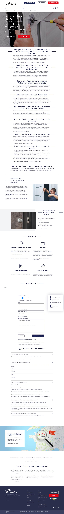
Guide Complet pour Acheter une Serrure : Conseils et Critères (17, 471)
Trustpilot (5, 287)
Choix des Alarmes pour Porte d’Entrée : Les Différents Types (47, 470)
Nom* (19, 302)
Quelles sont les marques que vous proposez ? (20, 362)
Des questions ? (25, 8)
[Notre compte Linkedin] (53, 8)
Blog (28, 497)
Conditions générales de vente (40, 511)
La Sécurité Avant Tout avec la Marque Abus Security (32, 476)
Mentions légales (22, 511)
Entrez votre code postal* (22, 311)
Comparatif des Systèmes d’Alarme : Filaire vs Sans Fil (32, 470)
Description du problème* (22, 322)
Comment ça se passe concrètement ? (19, 382)
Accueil (4, 10)
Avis (27, 503)
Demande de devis (11, 36)
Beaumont (35, 56)
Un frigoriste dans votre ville (42, 506)
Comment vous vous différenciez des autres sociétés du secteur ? (24, 400)
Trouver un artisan (32, 8)
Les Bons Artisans (9, 511)
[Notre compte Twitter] (57, 8)
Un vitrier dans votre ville (42, 504)
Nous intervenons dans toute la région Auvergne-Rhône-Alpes (23, 413)
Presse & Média (29, 498)
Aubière (25, 56)
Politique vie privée (22, 512)
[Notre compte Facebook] (55, 8)
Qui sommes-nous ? (8, 8)
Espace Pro (40, 492)
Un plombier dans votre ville (42, 495)
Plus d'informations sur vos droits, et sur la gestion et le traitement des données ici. (29, 344)
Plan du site (46, 511)
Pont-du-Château (30, 56)
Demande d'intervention (53, 2)
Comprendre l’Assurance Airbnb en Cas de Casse (47, 476)
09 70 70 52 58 (30, 2)
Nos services (40, 507)
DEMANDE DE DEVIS (42, 2)
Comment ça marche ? (17, 8)
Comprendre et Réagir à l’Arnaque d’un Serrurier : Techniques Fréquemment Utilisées (16, 478)
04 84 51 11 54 (24, 36)
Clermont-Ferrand (42, 56)
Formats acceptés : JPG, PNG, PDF (24, 318)
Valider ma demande (38, 335)
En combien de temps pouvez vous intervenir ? (20, 354)
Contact (28, 505)
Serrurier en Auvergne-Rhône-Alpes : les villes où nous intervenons (18, 10)
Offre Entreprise (29, 500)
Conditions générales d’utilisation (30, 511)
